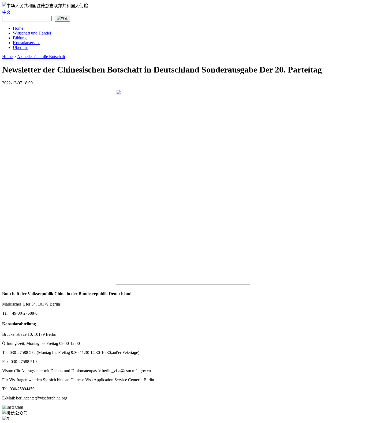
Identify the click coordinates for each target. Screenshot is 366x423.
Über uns (20, 47)
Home (18, 28)
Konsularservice (26, 42)
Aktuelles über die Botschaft (41, 56)
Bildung (20, 38)
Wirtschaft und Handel (32, 33)
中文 (6, 12)
